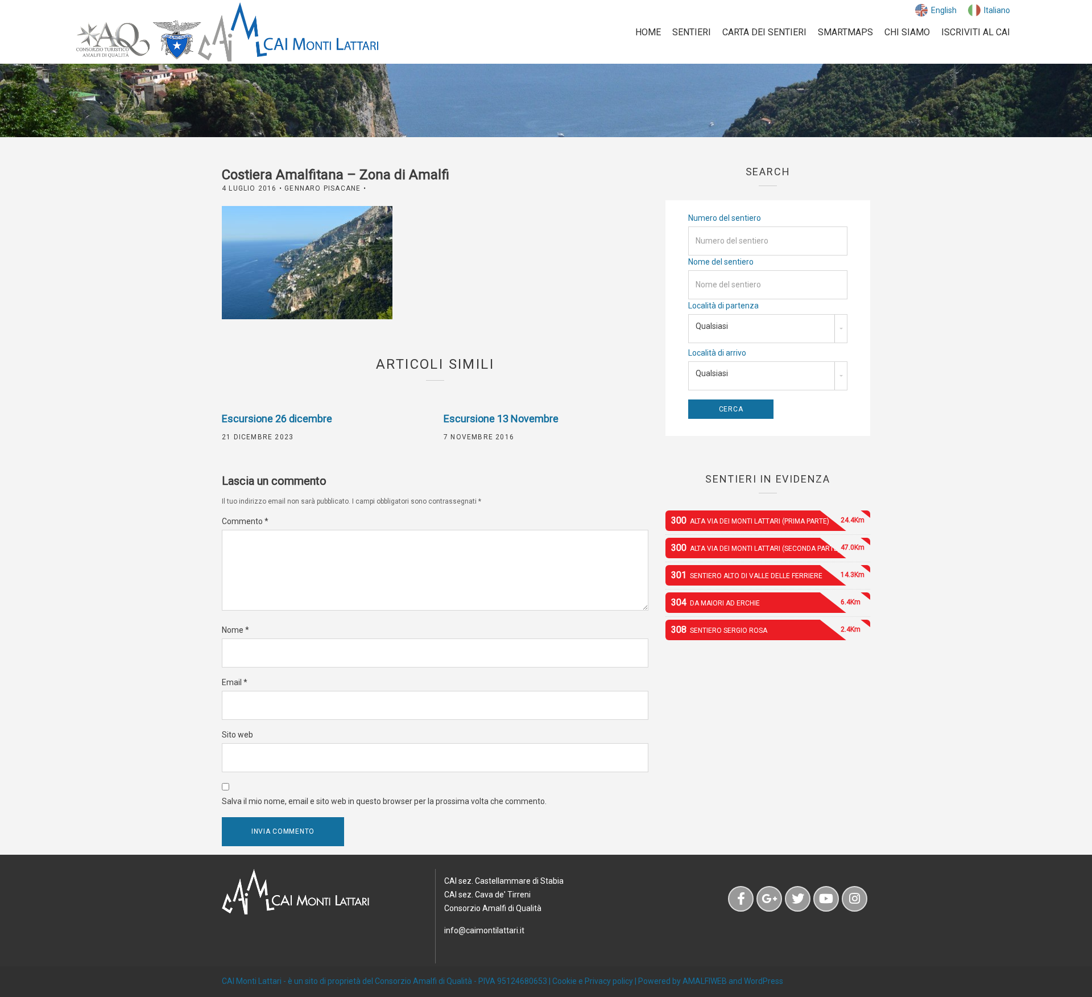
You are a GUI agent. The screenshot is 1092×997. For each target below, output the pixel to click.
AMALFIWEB (704, 981)
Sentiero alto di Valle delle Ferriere (767, 575)
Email (234, 682)
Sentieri (691, 32)
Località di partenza (723, 305)
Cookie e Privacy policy (592, 981)
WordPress (763, 981)
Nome (235, 630)
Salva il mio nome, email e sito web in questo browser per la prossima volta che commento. (384, 801)
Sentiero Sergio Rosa (766, 629)
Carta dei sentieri (764, 32)
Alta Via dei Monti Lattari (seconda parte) (767, 547)
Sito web (237, 734)
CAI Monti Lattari (252, 981)
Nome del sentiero (721, 261)
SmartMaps (845, 32)
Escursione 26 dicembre (277, 419)
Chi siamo (907, 32)
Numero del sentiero (724, 218)
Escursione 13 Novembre (501, 419)
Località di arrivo (717, 352)
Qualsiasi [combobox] (712, 326)
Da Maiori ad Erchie (766, 602)
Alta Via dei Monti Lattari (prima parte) (767, 520)
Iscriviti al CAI (975, 32)
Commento (245, 521)
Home (648, 32)
